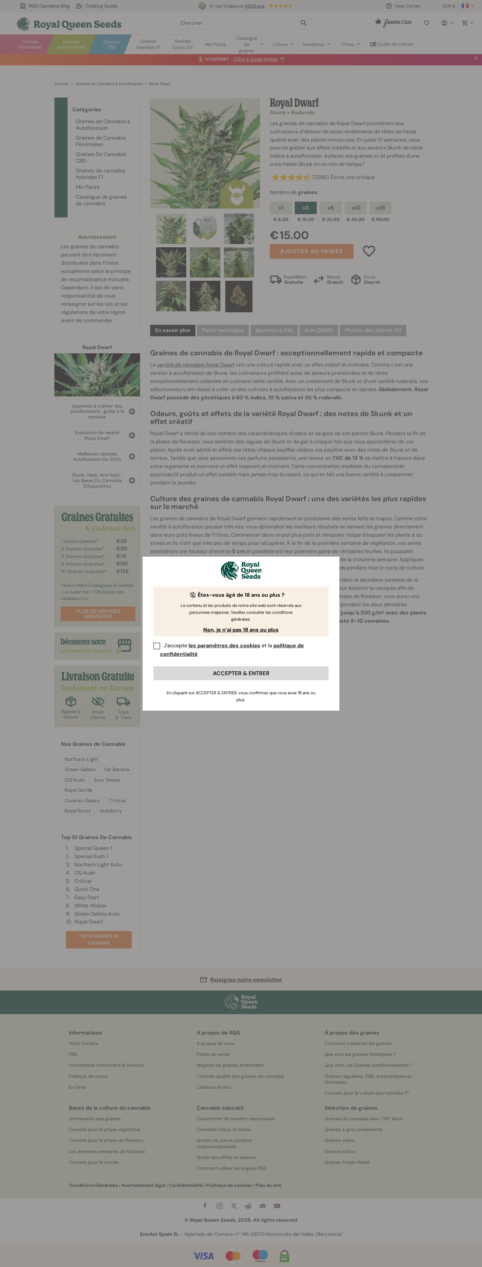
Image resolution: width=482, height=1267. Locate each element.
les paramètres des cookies (224, 645)
